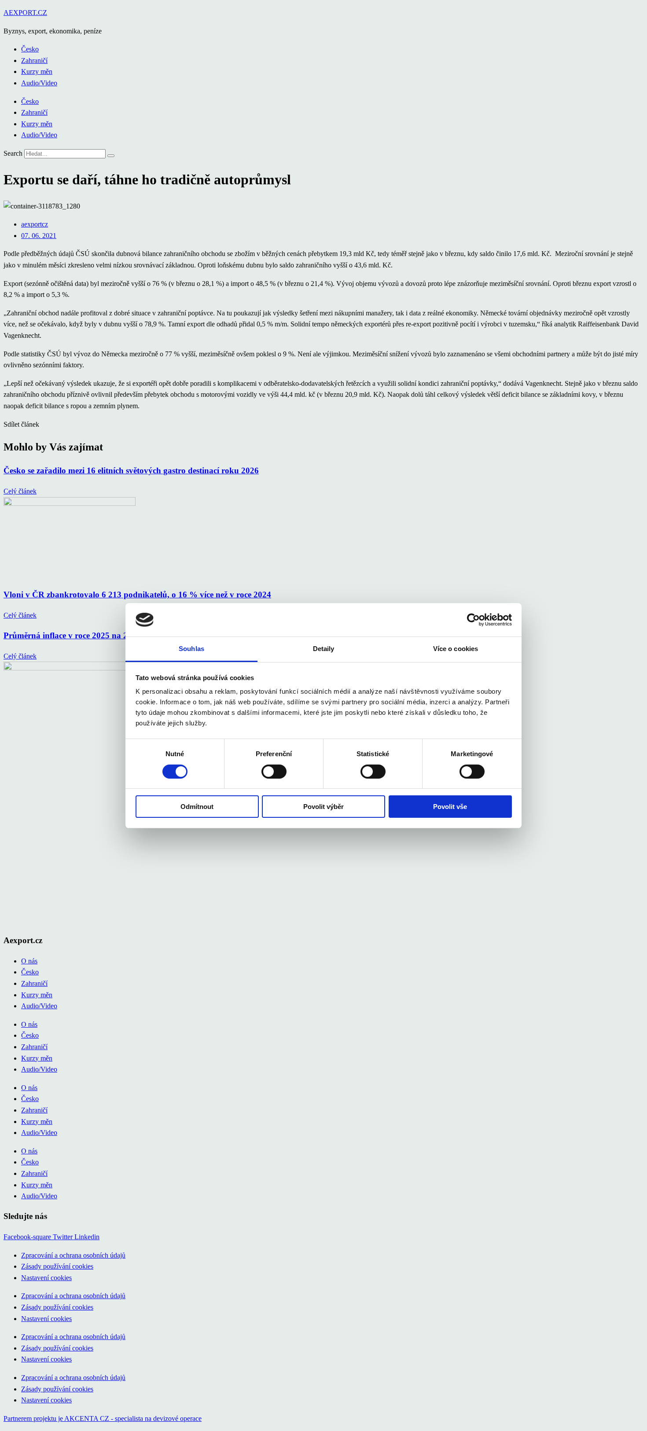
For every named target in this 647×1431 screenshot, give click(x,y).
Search (13, 153)
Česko (30, 49)
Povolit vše (450, 806)
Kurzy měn (36, 71)
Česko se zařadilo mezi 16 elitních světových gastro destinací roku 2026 (131, 470)
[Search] (110, 155)
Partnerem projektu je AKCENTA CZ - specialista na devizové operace (103, 1418)
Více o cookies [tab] (455, 648)
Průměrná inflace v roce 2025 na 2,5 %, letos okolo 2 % (104, 635)
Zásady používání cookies (57, 1266)
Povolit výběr (323, 806)
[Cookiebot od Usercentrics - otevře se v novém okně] (473, 619)
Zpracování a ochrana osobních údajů (73, 1255)
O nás (29, 961)
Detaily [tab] (324, 648)
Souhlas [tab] (191, 648)
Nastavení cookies (46, 1277)
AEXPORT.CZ (25, 12)
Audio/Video (39, 83)
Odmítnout (196, 806)
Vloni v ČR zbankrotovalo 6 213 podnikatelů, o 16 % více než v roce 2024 (137, 594)
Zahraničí (34, 60)
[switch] (274, 772)
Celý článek (20, 491)
